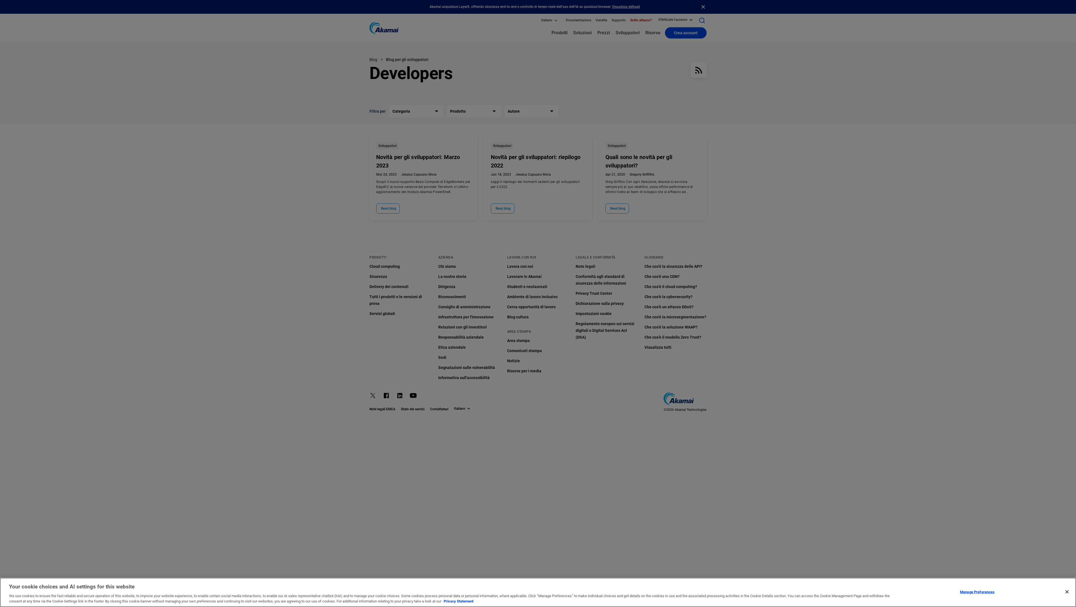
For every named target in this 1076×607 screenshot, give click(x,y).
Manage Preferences (977, 592)
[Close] (1067, 592)
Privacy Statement (458, 601)
